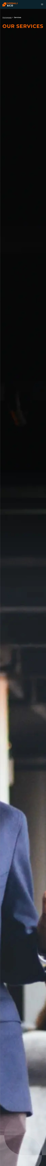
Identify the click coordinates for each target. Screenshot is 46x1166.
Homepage (7, 17)
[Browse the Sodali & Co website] (10, 4)
